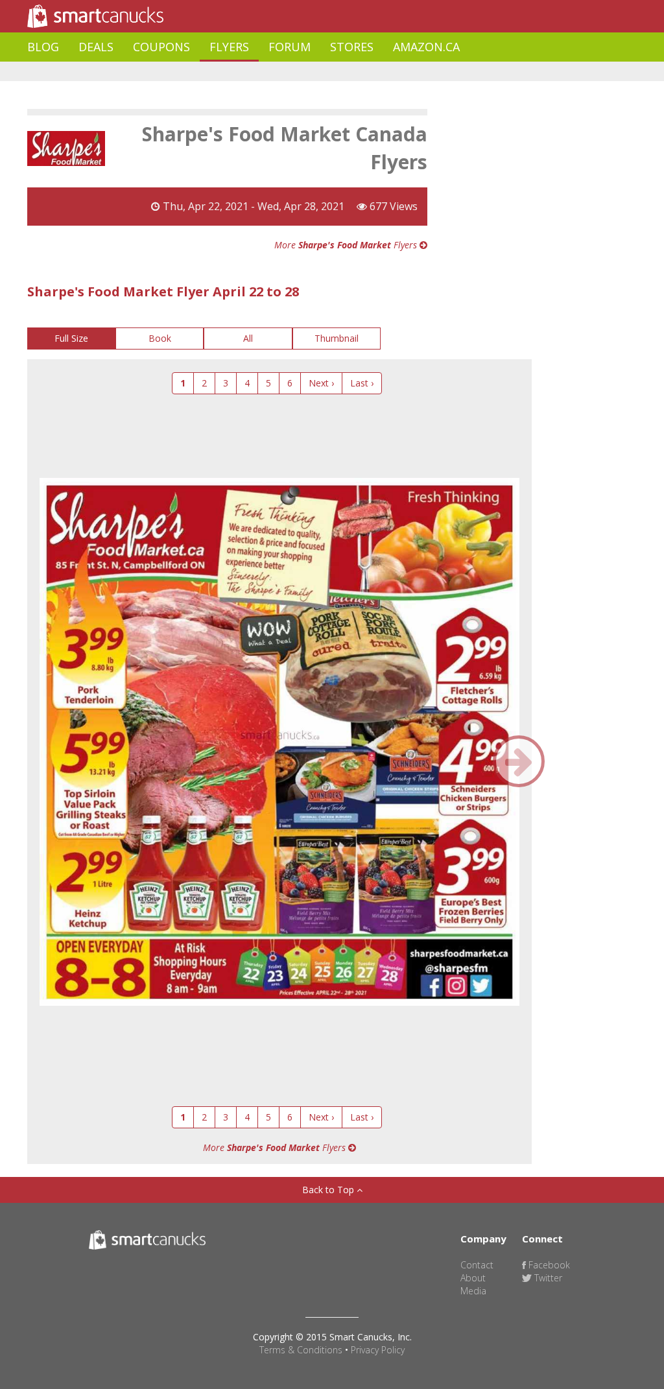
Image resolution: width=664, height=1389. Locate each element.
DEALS (95, 46)
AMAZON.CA (426, 46)
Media (473, 1291)
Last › (362, 383)
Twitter (547, 1278)
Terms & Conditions (300, 1350)
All (248, 338)
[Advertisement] (263, 72)
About (473, 1278)
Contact (476, 1265)
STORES (352, 46)
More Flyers (347, 245)
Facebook (548, 1265)
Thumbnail (336, 338)
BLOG (43, 46)
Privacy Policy (378, 1350)
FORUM (289, 46)
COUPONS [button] (161, 46)
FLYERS (229, 46)
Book (159, 338)
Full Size (71, 338)
